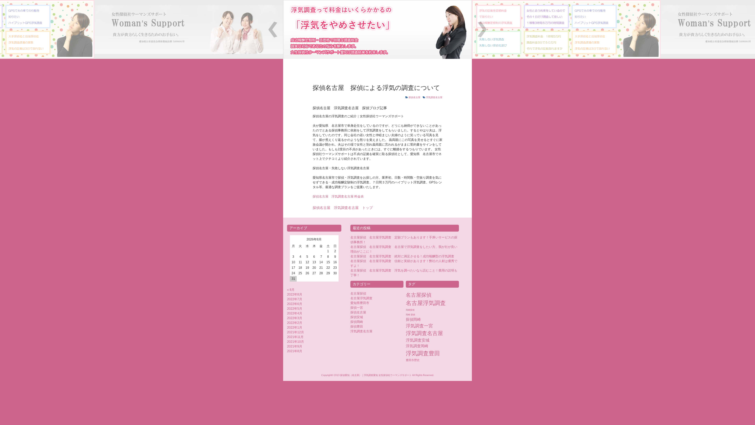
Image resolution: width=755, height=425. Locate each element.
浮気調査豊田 (423, 353)
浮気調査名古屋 (434, 97)
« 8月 (291, 289)
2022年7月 (294, 299)
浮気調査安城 (417, 340)
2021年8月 (294, 351)
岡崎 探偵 (410, 314)
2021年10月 (295, 341)
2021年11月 (295, 337)
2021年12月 (295, 332)
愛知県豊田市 (359, 303)
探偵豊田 (359, 326)
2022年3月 (294, 318)
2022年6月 (294, 304)
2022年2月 (294, 322)
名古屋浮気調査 (361, 298)
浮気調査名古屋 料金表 (338, 196)
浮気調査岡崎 (417, 346)
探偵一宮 (356, 307)
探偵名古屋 (414, 97)
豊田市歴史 (413, 360)
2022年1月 (294, 327)
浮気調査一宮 (419, 325)
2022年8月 (294, 294)
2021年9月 (294, 346)
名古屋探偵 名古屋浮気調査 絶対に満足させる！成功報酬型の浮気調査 (402, 256)
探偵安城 (356, 317)
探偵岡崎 (358, 321)
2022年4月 (294, 313)
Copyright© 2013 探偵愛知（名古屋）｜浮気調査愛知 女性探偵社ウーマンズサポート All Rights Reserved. (377, 375)
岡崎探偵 (410, 310)
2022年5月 (294, 308)
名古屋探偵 (358, 293)
